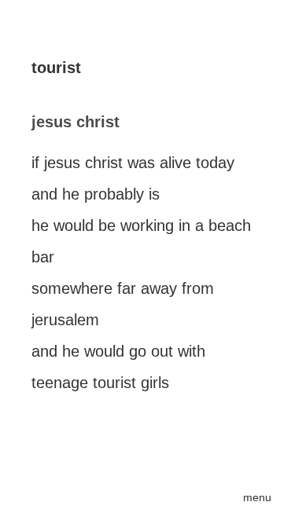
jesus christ (75, 121)
